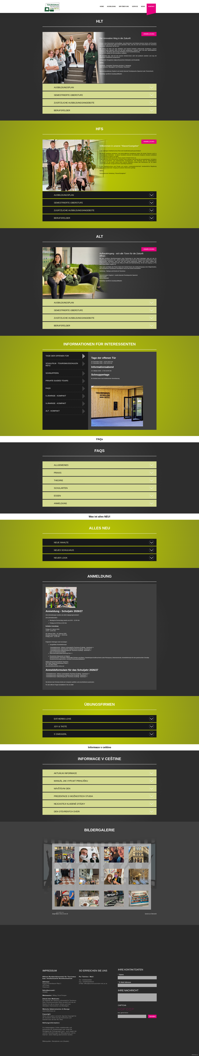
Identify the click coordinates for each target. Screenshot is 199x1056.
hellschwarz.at (195, 1054)
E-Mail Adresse (124, 982)
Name (121, 975)
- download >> (77, 647)
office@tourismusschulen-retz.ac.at (95, 983)
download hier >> (61, 653)
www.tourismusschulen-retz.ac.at (55, 666)
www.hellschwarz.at (48, 1011)
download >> (73, 674)
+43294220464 (87, 980)
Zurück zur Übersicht (151, 914)
